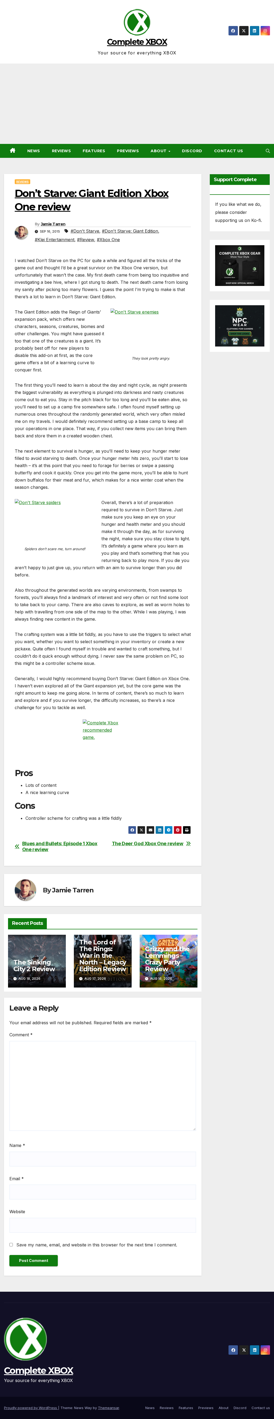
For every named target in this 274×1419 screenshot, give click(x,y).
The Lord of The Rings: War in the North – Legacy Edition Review (102, 955)
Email (16, 1178)
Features (94, 150)
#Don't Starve (85, 231)
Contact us (228, 150)
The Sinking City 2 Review (34, 965)
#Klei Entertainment (54, 239)
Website (17, 1211)
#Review (85, 239)
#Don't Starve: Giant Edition (130, 231)
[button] (268, 151)
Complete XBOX (137, 42)
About (159, 150)
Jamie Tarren (53, 224)
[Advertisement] (137, 103)
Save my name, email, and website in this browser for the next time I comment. (96, 1244)
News (33, 150)
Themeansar (108, 1408)
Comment (21, 1034)
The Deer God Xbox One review (148, 843)
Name (17, 1145)
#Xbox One (108, 239)
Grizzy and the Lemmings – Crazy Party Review (167, 958)
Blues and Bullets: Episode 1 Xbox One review (59, 846)
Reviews (61, 150)
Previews (128, 150)
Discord (192, 150)
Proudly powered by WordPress (31, 1408)
